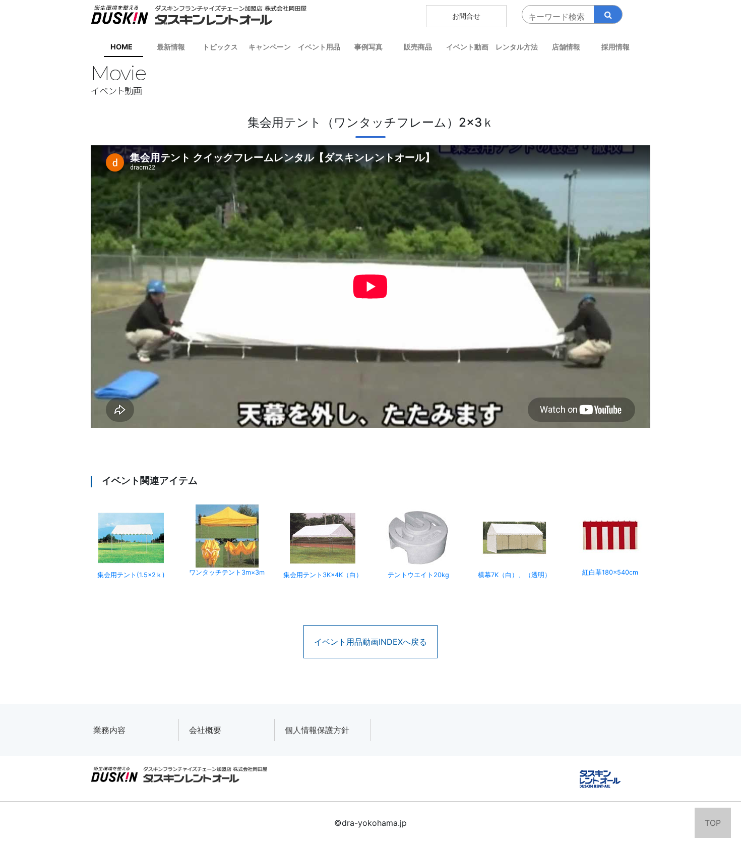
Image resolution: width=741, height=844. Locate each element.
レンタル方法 (517, 46)
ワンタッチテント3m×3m (227, 572)
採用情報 (615, 46)
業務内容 (109, 730)
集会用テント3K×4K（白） (322, 575)
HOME (121, 46)
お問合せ (466, 16)
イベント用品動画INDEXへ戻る (370, 642)
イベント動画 (467, 46)
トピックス (220, 46)
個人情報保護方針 (317, 730)
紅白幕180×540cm (610, 572)
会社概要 (205, 730)
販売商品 (418, 46)
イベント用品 (319, 46)
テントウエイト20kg (418, 575)
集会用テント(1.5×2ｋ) (131, 575)
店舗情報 (566, 46)
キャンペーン (270, 46)
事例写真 (368, 46)
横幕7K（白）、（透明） (514, 575)
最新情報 (171, 46)
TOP (713, 823)
